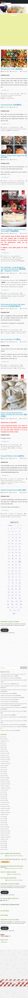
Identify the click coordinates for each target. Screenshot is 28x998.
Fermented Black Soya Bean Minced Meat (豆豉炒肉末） (14, 724)
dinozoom (14, 983)
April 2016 (3, 773)
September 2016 (4, 763)
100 (20, 598)
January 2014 (4, 829)
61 (9, 571)
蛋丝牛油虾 (21, 184)
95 (16, 595)
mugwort (9, 296)
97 (8, 598)
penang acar (4, 96)
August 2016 (3, 765)
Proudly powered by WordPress (9, 981)
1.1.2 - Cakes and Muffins (14, 256)
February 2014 (4, 827)
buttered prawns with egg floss (9, 182)
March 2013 (3, 849)
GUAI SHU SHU (4, 95)
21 (9, 540)
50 (12, 561)
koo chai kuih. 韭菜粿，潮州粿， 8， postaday (11, 448)
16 (19, 534)
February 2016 (4, 777)
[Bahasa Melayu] (4, 934)
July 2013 (3, 841)
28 (19, 543)
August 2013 (3, 839)
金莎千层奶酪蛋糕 (20, 261)
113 (10, 610)
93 (9, 595)
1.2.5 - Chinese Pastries (13, 293)
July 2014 (3, 816)
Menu (14, 15)
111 (16, 607)
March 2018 (3, 739)
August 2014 (3, 814)
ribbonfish (22, 482)
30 (12, 546)
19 (16, 537)
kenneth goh (18, 95)
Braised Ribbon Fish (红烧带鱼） (13, 456)
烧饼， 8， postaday (5, 333)
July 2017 (3, 743)
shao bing (24, 331)
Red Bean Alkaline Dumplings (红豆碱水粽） (11, 730)
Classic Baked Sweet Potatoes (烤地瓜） (10, 699)
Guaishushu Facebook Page (10, 904)
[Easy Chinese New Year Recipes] (14, 855)
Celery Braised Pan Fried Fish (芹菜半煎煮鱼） (11, 678)
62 (12, 571)
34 (12, 549)
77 (9, 583)
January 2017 (4, 755)
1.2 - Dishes (10, 180)
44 (19, 555)
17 (9, 537)
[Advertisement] (14, 31)
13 (9, 534)
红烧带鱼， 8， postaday (6, 483)
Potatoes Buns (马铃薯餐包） (12, 105)
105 (8, 604)
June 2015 (3, 794)
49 (9, 561)
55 (16, 565)
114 (14, 610)
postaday (9, 96)
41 (9, 555)
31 (16, 546)
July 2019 (3, 737)
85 (9, 589)
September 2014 (4, 812)
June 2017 (3, 745)
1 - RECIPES (4, 93)
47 (16, 558)
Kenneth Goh (14, 71)
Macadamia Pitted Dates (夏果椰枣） (9, 693)
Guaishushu (11, 95)
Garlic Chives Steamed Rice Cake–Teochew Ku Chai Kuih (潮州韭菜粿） (14, 414)
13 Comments (24, 418)
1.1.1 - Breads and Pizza (13, 127)
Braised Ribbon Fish (9, 480)
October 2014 (4, 810)
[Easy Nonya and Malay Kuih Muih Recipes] (14, 868)
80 (19, 583)
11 (15, 531)
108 (21, 604)
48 (19, 558)
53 (9, 565)
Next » (14, 613)
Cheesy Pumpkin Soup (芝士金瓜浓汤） (10, 701)
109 (8, 607)
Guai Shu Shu (15, 8)
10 (12, 531)
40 (19, 552)
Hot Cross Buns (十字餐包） (11, 339)
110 (12, 607)
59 (16, 568)
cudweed (9, 295)
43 (16, 555)
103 (16, 601)
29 (9, 546)
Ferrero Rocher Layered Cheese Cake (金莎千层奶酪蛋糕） (13, 230)
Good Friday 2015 (5, 366)
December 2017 (4, 741)
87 (16, 589)
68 (19, 574)
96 (19, 595)
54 (12, 565)
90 (12, 592)
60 (19, 568)
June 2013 (3, 843)
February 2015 (4, 802)
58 (12, 568)
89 (9, 592)
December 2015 (4, 782)
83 (16, 586)
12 (19, 531)
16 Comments (24, 273)
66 (12, 574)
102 (12, 601)
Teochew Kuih (21, 296)
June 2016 (3, 769)
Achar (25, 93)
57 (9, 568)
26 (12, 543)
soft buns (3, 130)
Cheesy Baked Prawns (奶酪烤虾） (9, 715)
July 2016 (3, 767)
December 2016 (4, 757)
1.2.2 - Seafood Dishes (19, 180)
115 (18, 610)
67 (16, 574)
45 (9, 558)
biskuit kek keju (19, 257)
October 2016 (4, 761)
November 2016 (4, 759)
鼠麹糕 (6, 298)
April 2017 (3, 749)
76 (19, 580)
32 (19, 546)
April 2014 (3, 822)
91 (16, 592)
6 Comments (24, 458)
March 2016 (3, 775)
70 (12, 577)
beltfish (2, 480)
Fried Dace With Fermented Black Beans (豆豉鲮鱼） (13, 697)
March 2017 (3, 751)
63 (16, 571)
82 (12, 586)
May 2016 (3, 771)
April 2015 (3, 798)
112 (21, 607)
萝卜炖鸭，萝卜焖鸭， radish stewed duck (10, 516)
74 (12, 580)
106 (12, 604)
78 (12, 583)
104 (21, 601)
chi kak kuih (3, 295)
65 (9, 574)
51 (16, 561)
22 (12, 540)
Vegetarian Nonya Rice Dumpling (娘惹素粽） (11, 695)
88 (19, 589)
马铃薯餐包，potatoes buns (12, 130)
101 (8, 601)
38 (12, 552)
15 (16, 534)
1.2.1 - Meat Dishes (18, 513)
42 (12, 555)
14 (12, 534)
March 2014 (3, 824)
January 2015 (4, 804)
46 (12, 558)
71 (16, 577)
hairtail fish (10, 482)
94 (12, 595)
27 (16, 543)
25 (9, 543)
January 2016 (4, 779)
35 (16, 549)
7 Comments (24, 233)
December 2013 (4, 831)
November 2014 (4, 808)
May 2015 (3, 796)
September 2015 (4, 788)
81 (9, 586)
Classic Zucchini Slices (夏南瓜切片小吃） (10, 684)
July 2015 (3, 792)
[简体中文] (1, 934)
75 (16, 580)
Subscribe (4, 630)
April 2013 (3, 847)
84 (19, 586)
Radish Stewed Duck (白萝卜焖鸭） (14, 490)
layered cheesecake (5, 261)
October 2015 (4, 786)
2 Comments (24, 71)
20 (19, 537)
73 (9, 580)
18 (12, 537)
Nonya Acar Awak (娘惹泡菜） (12, 69)
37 (9, 552)
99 (15, 598)
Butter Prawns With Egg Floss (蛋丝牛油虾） (14, 156)
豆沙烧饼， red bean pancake (18, 333)
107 (16, 604)
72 (19, 577)
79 (16, 583)
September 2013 (4, 837)
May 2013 (3, 845)
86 (12, 589)
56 (19, 565)
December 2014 (4, 806)
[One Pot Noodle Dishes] (14, 874)
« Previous (10, 525)
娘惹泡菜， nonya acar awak (7, 98)
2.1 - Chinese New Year (6, 257)
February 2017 (4, 753)
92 (19, 592)
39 (16, 552)
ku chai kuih (3, 449)
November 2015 (4, 784)
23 (16, 540)
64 (19, 571)
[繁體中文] (2, 934)
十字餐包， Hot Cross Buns (19, 368)
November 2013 (4, 833)
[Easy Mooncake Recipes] (14, 880)
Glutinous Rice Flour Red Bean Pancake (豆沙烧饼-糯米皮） (13, 305)
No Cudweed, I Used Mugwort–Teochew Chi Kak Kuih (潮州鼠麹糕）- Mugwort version (13, 269)
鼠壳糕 (2, 298)
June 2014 (3, 818)
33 (9, 549)
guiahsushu (11, 446)
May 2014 (3, 820)
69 (9, 577)
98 (12, 598)
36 (19, 549)
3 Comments (24, 492)
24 (19, 540)
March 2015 (3, 800)
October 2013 (4, 835)
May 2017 (3, 747)
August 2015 (3, 790)
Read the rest (5, 90)
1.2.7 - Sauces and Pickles (14, 93)
